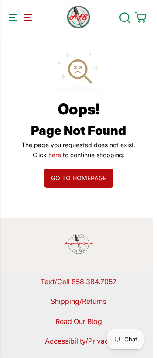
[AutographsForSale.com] (78, 17)
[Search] (125, 17)
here (54, 154)
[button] (19, 17)
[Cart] (140, 17)
